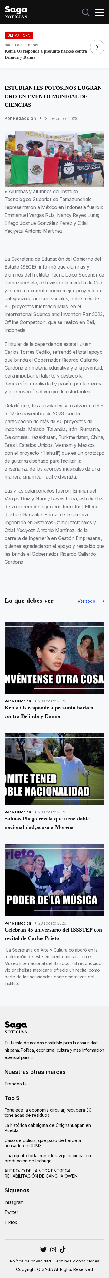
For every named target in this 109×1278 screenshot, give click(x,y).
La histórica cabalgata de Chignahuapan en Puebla (48, 1128)
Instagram (14, 1202)
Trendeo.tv (16, 1083)
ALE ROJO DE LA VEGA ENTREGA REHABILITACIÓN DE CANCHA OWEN (41, 1173)
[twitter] (53, 1250)
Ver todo (86, 601)
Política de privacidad (30, 1261)
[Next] (97, 47)
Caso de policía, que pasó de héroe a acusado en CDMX (43, 1143)
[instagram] (43, 1250)
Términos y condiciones (76, 1261)
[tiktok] (62, 1250)
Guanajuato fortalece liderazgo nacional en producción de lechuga (48, 1158)
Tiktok (11, 1222)
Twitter (11, 1212)
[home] (16, 12)
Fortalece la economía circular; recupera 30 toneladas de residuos (48, 1112)
